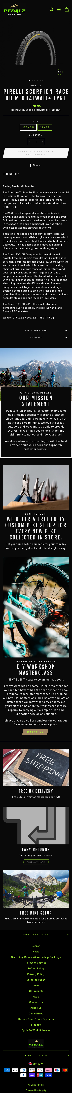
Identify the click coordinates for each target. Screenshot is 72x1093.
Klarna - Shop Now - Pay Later (36, 1019)
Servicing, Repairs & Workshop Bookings (36, 957)
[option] (36, 48)
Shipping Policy (35, 979)
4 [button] (38, 80)
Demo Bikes (36, 1013)
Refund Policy (36, 968)
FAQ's (36, 996)
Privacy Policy (36, 973)
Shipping (30, 109)
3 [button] (35, 80)
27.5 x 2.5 (28, 127)
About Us (36, 1007)
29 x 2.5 (45, 127)
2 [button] (32, 80)
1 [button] (29, 80)
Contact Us (35, 732)
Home (36, 985)
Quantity (36, 135)
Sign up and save (36, 934)
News (36, 951)
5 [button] (40, 80)
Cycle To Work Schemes (36, 1030)
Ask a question (36, 330)
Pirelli (35, 85)
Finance (36, 1024)
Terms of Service (35, 962)
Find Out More (36, 862)
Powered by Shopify (36, 1090)
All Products (36, 990)
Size (36, 121)
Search (36, 945)
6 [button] (43, 80)
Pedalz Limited (36, 1055)
